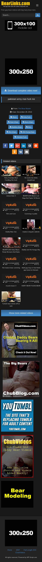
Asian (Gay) (14, 122)
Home (9, 550)
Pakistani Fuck (21, 137)
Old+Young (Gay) (28, 132)
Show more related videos (21, 313)
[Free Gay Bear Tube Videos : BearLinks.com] (17, 4)
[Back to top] (35, 556)
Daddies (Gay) (17, 127)
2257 (18, 550)
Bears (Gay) (29, 122)
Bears (15, 117)
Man (29, 127)
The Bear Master (24, 108)
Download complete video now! (22, 90)
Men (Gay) (12, 132)
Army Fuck (26, 117)
